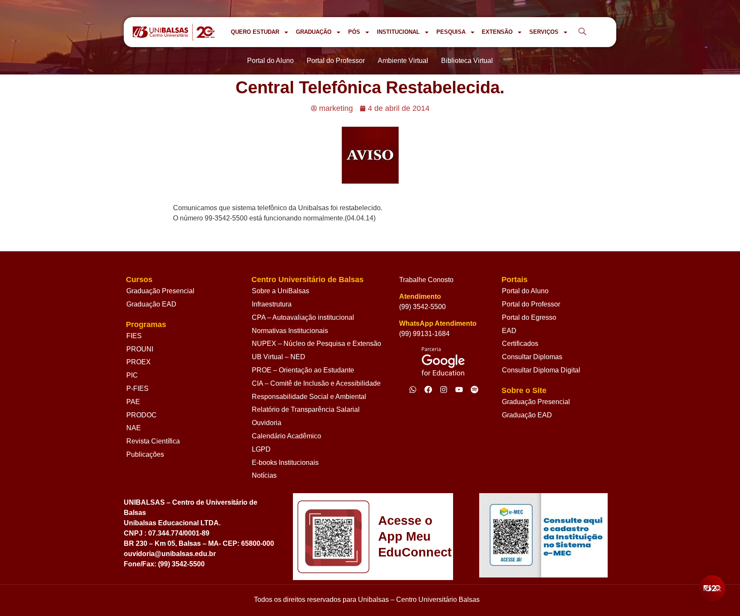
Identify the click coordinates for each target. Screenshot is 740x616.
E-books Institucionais (285, 462)
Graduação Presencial (160, 291)
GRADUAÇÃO (313, 32)
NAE (133, 427)
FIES (134, 335)
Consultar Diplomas (532, 356)
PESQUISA (450, 32)
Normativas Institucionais (290, 330)
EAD (509, 330)
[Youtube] (459, 389)
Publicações (145, 454)
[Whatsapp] (413, 389)
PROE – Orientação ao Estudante (303, 370)
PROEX (138, 362)
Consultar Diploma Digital (541, 370)
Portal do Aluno (525, 291)
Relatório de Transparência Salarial (306, 409)
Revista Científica (153, 441)
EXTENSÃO (497, 32)
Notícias (264, 475)
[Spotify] (474, 389)
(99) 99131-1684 (424, 333)
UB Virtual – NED (278, 356)
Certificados (520, 343)
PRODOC (141, 415)
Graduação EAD (151, 304)
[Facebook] (428, 389)
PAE (133, 401)
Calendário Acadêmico (286, 436)
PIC (132, 375)
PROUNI (139, 349)
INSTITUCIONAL (398, 32)
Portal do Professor (531, 304)
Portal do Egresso (529, 317)
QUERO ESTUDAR (255, 32)
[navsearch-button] (582, 32)
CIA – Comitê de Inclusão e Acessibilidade (316, 383)
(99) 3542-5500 (422, 306)
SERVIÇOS (543, 32)
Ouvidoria (266, 422)
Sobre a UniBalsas (280, 291)
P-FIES (137, 388)
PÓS (354, 32)
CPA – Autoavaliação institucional (303, 317)
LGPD (261, 449)
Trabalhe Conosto (426, 279)
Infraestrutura (272, 304)
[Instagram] (443, 389)
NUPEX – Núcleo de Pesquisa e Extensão (316, 343)
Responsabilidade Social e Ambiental (309, 396)
